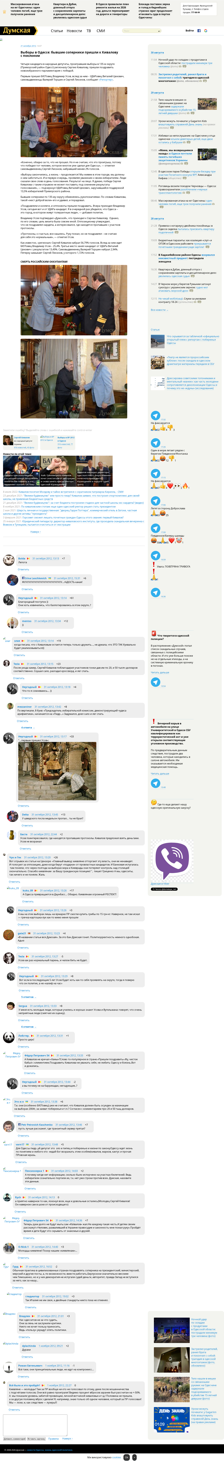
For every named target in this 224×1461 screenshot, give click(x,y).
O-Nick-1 (23, 1247)
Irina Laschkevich (36, 578)
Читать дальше (160, 672)
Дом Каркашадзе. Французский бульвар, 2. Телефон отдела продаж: (197, 9)
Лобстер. (23, 1035)
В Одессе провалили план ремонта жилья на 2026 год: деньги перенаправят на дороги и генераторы (113, 9)
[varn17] (7, 1144)
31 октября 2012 (28, 46)
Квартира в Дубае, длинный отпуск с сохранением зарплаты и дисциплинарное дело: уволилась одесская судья (70, 10)
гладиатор (32, 1296)
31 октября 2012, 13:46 (68, 1124)
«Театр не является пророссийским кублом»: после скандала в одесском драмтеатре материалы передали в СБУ (190, 361)
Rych (18, 1197)
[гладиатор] (14, 1294)
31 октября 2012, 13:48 (44, 1144)
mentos (26, 621)
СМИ (101, 31)
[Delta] (12, 821)
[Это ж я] (7, 1102)
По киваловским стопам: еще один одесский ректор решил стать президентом (68, 506)
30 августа (157, 52)
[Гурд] (6, 1266)
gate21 (22, 933)
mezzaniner (24, 706)
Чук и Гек (15, 857)
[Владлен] (9, 1313)
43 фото (30, 447)
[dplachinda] (10, 1343)
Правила (53, 1438)
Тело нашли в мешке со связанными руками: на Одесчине (172, 103)
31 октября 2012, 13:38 (44, 1101)
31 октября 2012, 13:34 (47, 621)
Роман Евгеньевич (30, 1365)
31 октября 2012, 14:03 (64, 1171)
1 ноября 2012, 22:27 (59, 1385)
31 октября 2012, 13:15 (40, 664)
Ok (126, 1457)
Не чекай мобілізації (170, 298)
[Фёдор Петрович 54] (12, 1056)
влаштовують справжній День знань (180, 124)
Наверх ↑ (35, 531)
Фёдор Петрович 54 (37, 1055)
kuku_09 (28, 890)
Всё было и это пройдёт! (24, 1385)
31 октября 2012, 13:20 (37, 857)
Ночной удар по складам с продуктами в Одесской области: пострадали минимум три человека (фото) (204, 1328)
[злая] (6, 641)
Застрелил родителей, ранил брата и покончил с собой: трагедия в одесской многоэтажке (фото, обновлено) (204, 1357)
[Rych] (7, 1200)
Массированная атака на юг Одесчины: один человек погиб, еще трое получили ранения (26, 9)
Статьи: (155, 329)
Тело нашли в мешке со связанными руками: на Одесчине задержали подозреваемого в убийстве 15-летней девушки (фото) (204, 1388)
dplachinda (29, 1346)
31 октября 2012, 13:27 (45, 956)
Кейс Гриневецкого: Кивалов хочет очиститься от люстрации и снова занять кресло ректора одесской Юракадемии (58, 480)
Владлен (24, 1316)
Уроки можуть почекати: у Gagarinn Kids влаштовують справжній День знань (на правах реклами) (204, 1415)
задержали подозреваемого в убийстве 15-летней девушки (177, 110)
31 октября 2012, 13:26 (53, 890)
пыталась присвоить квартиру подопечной (186, 230)
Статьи (57, 31)
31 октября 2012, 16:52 (39, 1266)
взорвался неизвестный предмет (186, 256)
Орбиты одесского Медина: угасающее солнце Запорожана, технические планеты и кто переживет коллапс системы (21, 480)
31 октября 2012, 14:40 (45, 1247)
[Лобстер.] (8, 1042)
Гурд (15, 1266)
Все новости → (160, 310)
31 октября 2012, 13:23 (46, 933)
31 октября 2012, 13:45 (45, 814)
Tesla (17, 664)
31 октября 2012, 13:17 (53, 736)
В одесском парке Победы (174, 171)
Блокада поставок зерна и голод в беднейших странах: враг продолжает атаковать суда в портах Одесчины (155, 10)
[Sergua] (11, 1009)
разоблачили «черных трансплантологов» (182, 191)
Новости (74, 31)
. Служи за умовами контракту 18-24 (182, 300)
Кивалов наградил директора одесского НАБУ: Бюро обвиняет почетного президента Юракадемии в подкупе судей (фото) (94, 478)
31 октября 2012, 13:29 (54, 976)
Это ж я (19, 1101)
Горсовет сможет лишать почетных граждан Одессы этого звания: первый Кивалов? (73, 517)
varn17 (20, 1144)
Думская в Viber (160, 883)
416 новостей (20, 447)
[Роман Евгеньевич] (8, 1372)
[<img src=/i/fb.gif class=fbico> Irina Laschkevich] (12, 584)
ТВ (89, 31)
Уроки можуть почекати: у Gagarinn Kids (182, 121)
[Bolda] (8, 565)
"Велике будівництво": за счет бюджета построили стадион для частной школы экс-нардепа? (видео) (83, 502)
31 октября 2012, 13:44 (57, 1082)
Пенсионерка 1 (34, 1171)
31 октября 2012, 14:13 (41, 1197)
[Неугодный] (8, 604)
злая (17, 640)
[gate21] (8, 939)
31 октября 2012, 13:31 (50, 1035)
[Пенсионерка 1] (12, 1171)
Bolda (21, 558)
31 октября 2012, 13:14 (53, 598)
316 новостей (64, 444)
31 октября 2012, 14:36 (69, 1220)
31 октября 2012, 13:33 (43, 1006)
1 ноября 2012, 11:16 (57, 1365)
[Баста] (11, 839)
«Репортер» (106, 79)
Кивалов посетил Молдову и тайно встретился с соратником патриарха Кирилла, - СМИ (71, 491)
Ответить (23, 569)
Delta (25, 814)
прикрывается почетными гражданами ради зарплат (184, 245)
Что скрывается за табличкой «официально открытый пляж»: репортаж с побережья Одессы (193, 340)
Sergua (23, 1006)
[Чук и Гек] (4, 855)
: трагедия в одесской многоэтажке (183, 79)
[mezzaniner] (10, 708)
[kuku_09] (13, 888)
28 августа (157, 218)
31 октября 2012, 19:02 (55, 1296)
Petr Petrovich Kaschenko (37, 1124)
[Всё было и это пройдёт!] (4, 1382)
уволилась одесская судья (174, 276)
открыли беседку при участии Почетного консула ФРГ (186, 173)
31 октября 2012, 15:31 (67, 578)
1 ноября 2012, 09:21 (51, 1346)
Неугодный (25, 598)
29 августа (157, 92)
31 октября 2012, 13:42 (48, 706)
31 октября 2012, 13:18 (57, 687)
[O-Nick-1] (8, 1253)
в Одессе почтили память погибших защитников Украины (175, 157)
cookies (116, 1457)
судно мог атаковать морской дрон (183, 289)
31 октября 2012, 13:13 (45, 558)
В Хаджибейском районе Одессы (180, 255)
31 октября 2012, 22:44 (43, 834)
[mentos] (12, 627)
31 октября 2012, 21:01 (50, 1316)
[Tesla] (6, 665)
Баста (23, 834)
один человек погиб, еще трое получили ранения (185, 202)
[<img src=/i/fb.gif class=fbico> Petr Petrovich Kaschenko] (8, 1131)
